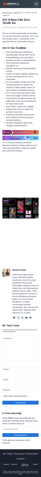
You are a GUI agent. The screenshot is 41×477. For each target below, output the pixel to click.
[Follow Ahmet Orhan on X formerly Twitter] (18, 317)
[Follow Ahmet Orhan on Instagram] (22, 317)
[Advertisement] (20, 176)
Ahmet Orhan (11, 27)
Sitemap (9, 454)
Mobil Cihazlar (7, 13)
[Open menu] (36, 4)
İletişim (35, 464)
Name (6, 369)
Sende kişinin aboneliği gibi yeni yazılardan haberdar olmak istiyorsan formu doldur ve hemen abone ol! (20, 421)
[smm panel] (20, 132)
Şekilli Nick (21, 459)
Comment (8, 338)
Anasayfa (6, 464)
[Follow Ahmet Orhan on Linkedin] (30, 317)
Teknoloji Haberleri (32, 454)
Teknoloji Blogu (19, 454)
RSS (4, 454)
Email (6, 380)
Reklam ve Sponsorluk (25, 464)
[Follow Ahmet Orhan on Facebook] (14, 317)
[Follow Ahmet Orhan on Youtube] (26, 317)
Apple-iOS (17, 13)
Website (6, 390)
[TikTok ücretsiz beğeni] (20, 138)
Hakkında (14, 464)
